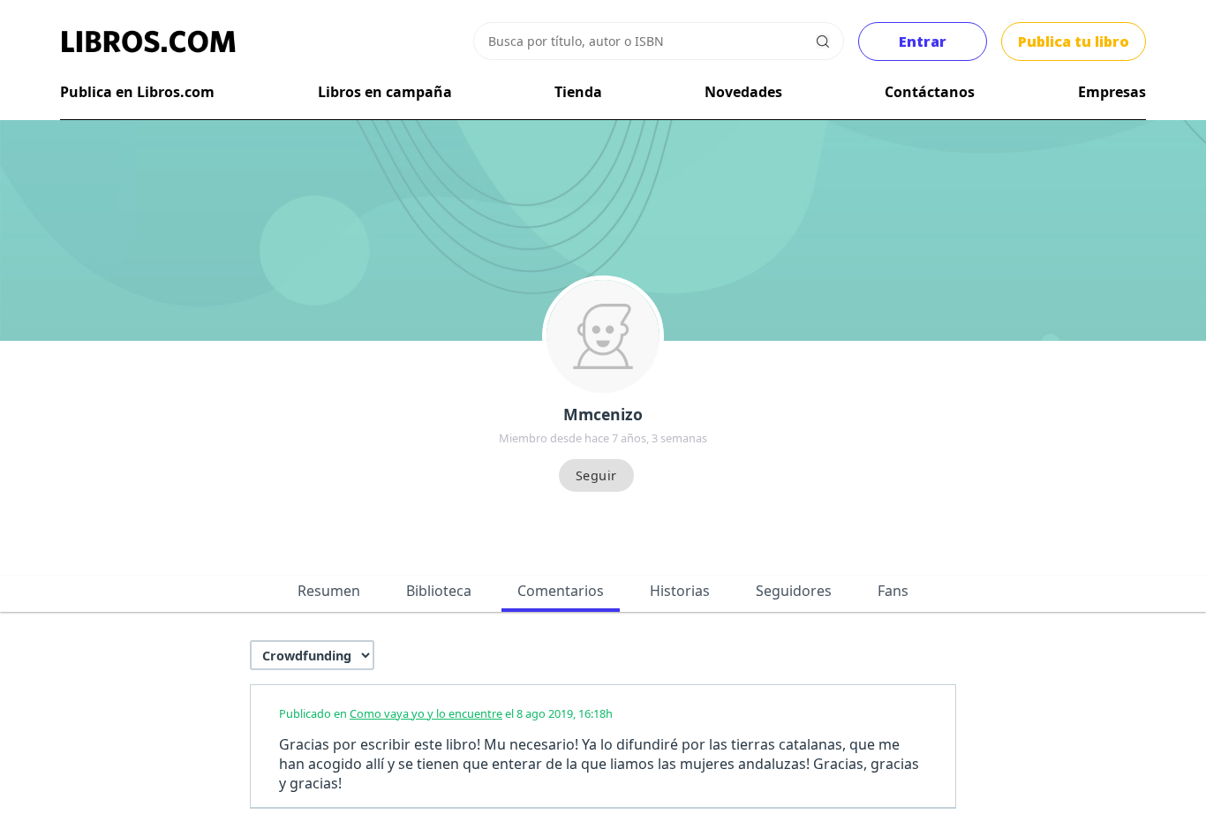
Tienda (578, 92)
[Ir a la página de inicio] (148, 41)
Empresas (1112, 92)
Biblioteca (438, 590)
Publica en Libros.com (137, 92)
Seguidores (794, 590)
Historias (680, 590)
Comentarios (560, 590)
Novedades (743, 92)
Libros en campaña (385, 92)
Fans (893, 590)
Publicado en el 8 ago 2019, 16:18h (446, 713)
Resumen (329, 590)
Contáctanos (930, 92)
